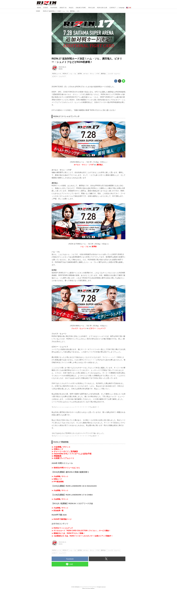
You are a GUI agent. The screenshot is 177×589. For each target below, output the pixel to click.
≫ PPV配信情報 (58, 481)
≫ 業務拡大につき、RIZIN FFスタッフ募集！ (68, 533)
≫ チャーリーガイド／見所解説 (65, 451)
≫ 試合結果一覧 (58, 510)
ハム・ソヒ (84, 246)
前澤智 (94, 246)
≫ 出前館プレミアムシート (63, 458)
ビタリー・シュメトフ (97, 328)
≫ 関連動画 (56, 456)
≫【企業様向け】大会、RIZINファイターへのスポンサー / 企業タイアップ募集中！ (82, 536)
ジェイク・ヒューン (78, 328)
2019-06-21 (62, 67)
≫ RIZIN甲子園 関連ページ (61, 519)
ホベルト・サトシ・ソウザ (84, 165)
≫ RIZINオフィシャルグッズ (62, 528)
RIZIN (60, 69)
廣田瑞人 (100, 165)
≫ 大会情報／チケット (61, 447)
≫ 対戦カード (57, 449)
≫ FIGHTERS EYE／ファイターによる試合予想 (71, 454)
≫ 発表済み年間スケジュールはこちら (66, 468)
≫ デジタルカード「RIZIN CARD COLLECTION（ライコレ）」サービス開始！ (81, 530)
